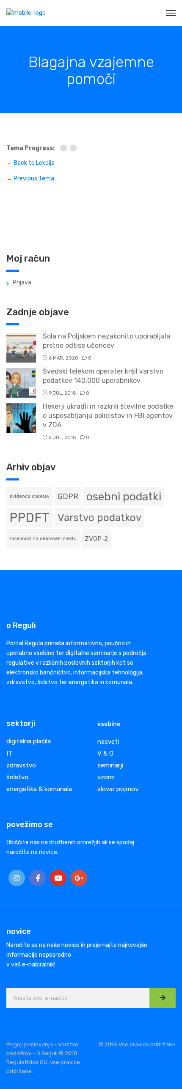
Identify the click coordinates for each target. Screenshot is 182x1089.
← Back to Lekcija (30, 162)
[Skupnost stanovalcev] (65, 148)
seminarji (110, 765)
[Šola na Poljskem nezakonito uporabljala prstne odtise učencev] (21, 347)
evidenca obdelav (29, 496)
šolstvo (17, 777)
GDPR (68, 496)
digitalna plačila (28, 741)
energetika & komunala (39, 789)
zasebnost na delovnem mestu (43, 538)
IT (9, 753)
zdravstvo (21, 765)
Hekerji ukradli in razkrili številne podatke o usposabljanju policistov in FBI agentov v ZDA (108, 415)
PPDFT (29, 517)
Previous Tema (30, 178)
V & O (105, 753)
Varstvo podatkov (99, 518)
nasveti (108, 741)
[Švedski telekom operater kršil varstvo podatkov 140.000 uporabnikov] (21, 382)
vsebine (108, 724)
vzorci (106, 777)
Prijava (22, 282)
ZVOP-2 (96, 539)
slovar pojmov (117, 789)
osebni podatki (123, 496)
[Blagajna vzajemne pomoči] (74, 148)
